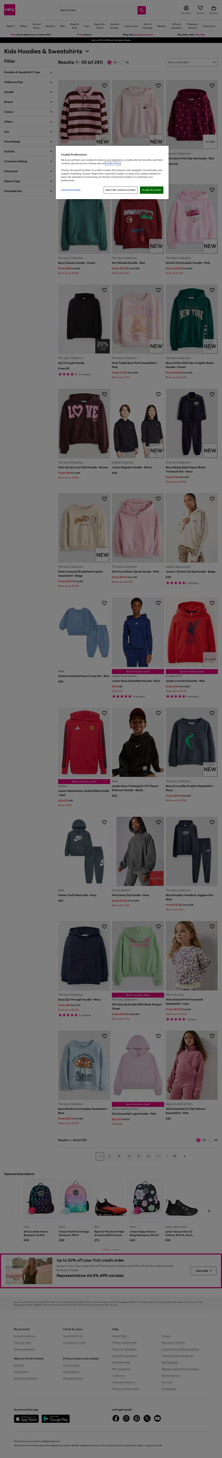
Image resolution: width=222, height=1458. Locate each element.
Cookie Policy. (112, 163)
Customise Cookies (71, 189)
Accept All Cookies (151, 190)
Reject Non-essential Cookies (121, 190)
